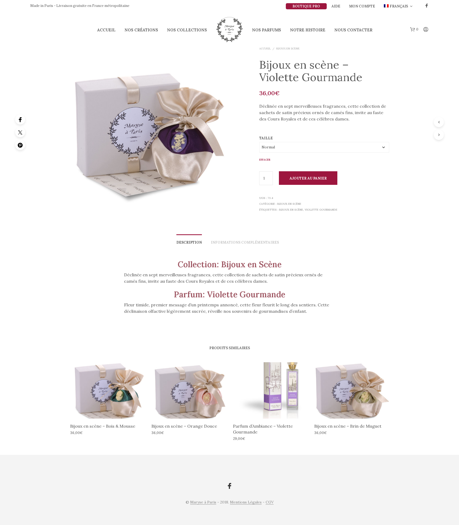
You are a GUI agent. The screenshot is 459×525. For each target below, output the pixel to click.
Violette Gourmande (321, 209)
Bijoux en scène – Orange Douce (184, 425)
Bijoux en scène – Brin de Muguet (347, 425)
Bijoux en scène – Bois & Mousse (102, 425)
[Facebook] (20, 119)
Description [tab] (189, 242)
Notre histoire (307, 29)
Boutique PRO (306, 6)
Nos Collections (187, 29)
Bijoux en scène (288, 48)
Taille (266, 138)
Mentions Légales (246, 502)
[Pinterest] (20, 145)
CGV (270, 502)
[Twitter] (20, 132)
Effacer (264, 159)
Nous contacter (353, 29)
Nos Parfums (266, 29)
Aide (336, 6)
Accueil (106, 29)
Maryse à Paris (203, 502)
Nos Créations (141, 29)
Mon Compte (362, 6)
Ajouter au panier (308, 178)
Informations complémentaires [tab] (245, 242)
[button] (414, 29)
